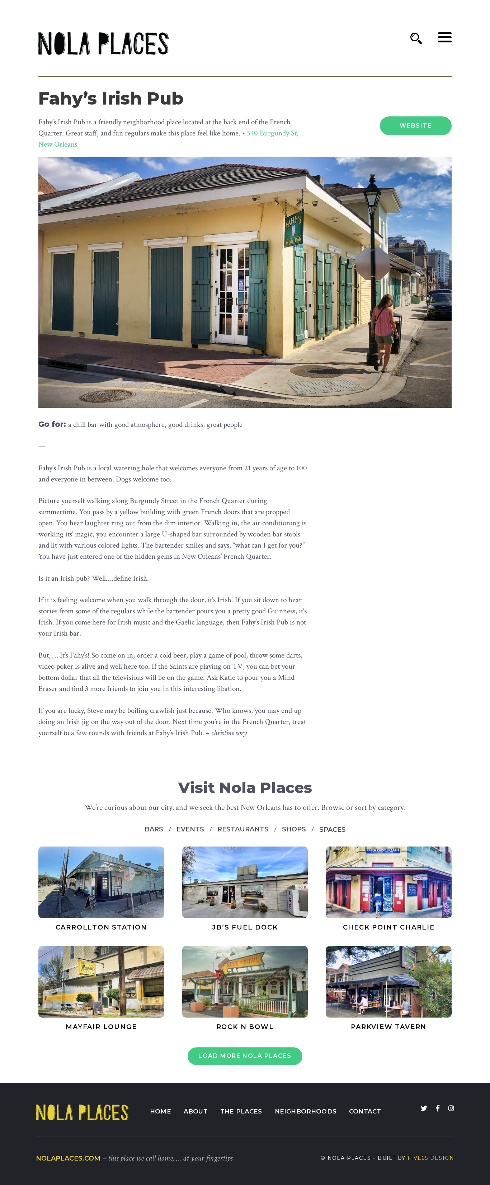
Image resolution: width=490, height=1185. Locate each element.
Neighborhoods (305, 1111)
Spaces (332, 830)
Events (191, 829)
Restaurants (243, 829)
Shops (295, 829)
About (196, 1111)
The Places (241, 1111)
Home (160, 1111)
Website (416, 125)
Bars (155, 829)
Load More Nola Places (245, 1055)
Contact (365, 1111)
